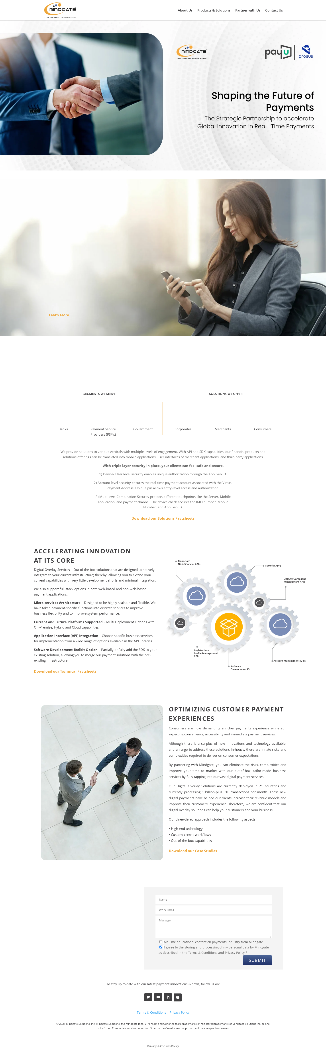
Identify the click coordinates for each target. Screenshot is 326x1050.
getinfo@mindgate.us (59, 949)
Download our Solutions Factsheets (163, 518)
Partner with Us (247, 10)
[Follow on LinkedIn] (168, 997)
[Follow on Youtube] (158, 997)
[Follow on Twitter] (148, 997)
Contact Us (274, 10)
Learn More (59, 315)
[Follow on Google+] (178, 997)
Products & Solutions (213, 10)
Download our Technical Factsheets (65, 671)
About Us (185, 10)
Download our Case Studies (193, 850)
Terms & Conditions (151, 1012)
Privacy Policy (179, 1012)
